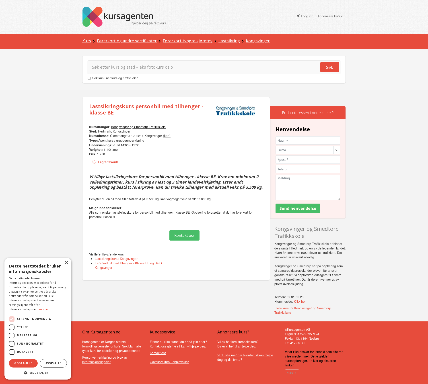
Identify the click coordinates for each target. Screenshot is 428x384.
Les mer (43, 309)
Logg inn (306, 16)
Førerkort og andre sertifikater (127, 40)
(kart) (167, 135)
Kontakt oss (184, 235)
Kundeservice (162, 332)
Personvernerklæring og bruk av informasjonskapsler (105, 359)
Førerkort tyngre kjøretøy (187, 40)
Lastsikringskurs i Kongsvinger (116, 258)
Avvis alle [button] (53, 363)
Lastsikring (229, 40)
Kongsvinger (258, 40)
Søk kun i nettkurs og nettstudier (115, 78)
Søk (329, 67)
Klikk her (300, 301)
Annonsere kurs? (329, 16)
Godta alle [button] (23, 363)
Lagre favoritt (108, 162)
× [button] (66, 262)
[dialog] (37, 319)
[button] (38, 372)
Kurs (86, 40)
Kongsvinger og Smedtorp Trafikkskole (306, 232)
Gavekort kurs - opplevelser (169, 361)
